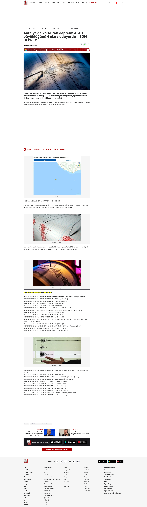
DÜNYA (58, 2)
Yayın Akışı (107, 484)
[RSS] (78, 461)
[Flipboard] (73, 461)
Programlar (47, 467)
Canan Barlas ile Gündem (52, 479)
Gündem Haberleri (33, 28)
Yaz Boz (46, 472)
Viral (25, 491)
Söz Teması (47, 493)
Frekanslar (107, 479)
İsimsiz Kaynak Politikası (112, 493)
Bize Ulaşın (107, 472)
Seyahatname (48, 486)
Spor (25, 486)
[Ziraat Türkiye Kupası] (117, 3)
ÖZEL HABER (71, 2)
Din (25, 498)
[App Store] (56, 442)
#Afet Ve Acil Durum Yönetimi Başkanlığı (41, 424)
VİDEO (77, 2)
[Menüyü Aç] (122, 3)
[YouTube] (69, 461)
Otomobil (27, 495)
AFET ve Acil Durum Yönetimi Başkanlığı (54, 102)
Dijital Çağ (47, 500)
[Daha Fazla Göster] (88, 44)
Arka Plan (47, 481)
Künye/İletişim (109, 474)
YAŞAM (53, 2)
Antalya (74, 102)
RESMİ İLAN (84, 2)
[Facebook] (57, 461)
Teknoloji (27, 493)
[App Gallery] (82, 442)
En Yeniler (87, 470)
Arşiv (105, 481)
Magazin (26, 488)
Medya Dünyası (49, 495)
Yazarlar (26, 505)
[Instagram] (65, 461)
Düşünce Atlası (48, 470)
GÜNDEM (40, 2)
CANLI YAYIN (94, 2)
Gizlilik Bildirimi (109, 486)
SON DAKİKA (32, 2)
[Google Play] (70, 442)
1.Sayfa (46, 505)
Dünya (26, 484)
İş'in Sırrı (46, 498)
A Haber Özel (28, 472)
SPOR (64, 2)
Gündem (26, 474)
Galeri (86, 467)
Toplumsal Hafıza (49, 477)
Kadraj (46, 474)
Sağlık (26, 502)
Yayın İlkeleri (108, 491)
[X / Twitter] (61, 461)
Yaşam (26, 481)
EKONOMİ (46, 2)
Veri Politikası (108, 477)
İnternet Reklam (109, 467)
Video (25, 467)
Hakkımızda (108, 488)
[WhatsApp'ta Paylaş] (85, 44)
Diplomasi (47, 491)
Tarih (25, 500)
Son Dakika (27, 479)
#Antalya (26, 424)
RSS (105, 470)
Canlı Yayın (27, 470)
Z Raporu (46, 502)
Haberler (25, 28)
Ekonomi (27, 477)
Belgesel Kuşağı (49, 488)
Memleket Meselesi (50, 484)
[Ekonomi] (103, 2)
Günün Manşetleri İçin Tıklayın (57, 450)
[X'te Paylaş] (81, 44)
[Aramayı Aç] (119, 3)
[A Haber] (26, 2)
